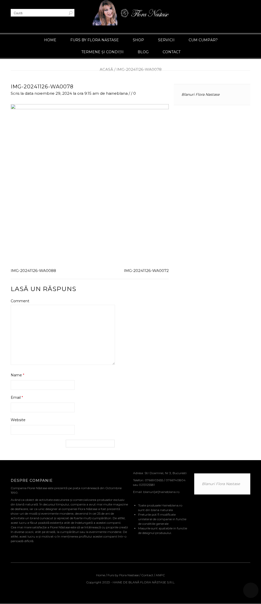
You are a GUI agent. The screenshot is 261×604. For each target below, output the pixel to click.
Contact (171, 52)
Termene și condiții (102, 52)
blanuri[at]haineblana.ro (161, 492)
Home (50, 40)
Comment (20, 301)
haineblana (117, 93)
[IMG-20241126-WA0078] (90, 184)
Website (18, 420)
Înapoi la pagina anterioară (224, 60)
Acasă (106, 69)
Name (17, 375)
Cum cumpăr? (203, 40)
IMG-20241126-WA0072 (146, 270)
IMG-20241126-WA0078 (42, 87)
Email (17, 397)
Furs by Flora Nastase (123, 575)
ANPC (160, 575)
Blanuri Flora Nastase (200, 94)
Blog (143, 52)
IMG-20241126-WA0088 (33, 270)
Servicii (166, 40)
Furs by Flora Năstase (94, 40)
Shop (138, 40)
